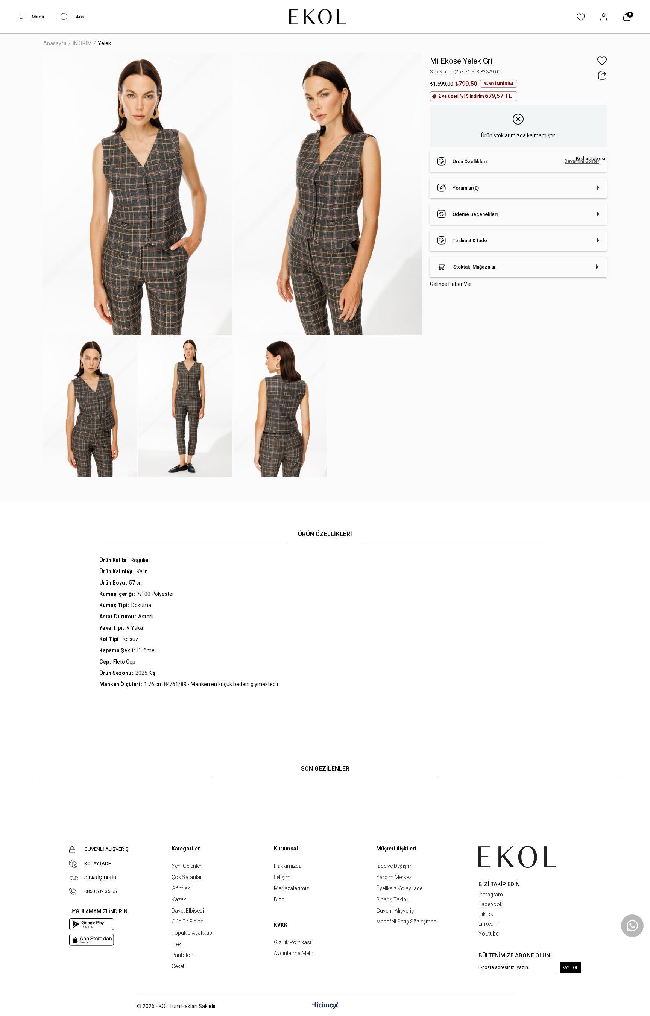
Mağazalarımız (291, 888)
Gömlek (181, 888)
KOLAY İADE (97, 863)
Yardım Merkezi (394, 877)
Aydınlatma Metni (294, 953)
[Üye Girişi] (603, 17)
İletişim (282, 877)
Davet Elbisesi (188, 911)
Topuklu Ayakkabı (192, 933)
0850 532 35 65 (100, 891)
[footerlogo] (517, 857)
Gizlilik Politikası (292, 942)
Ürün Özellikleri (470, 161)
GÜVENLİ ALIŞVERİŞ (106, 849)
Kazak (179, 899)
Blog (279, 899)
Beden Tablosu (591, 158)
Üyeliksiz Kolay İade (399, 888)
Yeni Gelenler (187, 866)
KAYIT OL (570, 968)
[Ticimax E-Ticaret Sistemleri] (325, 1006)
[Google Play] (91, 924)
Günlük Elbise (187, 922)
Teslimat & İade (470, 240)
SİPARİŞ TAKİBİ (101, 878)
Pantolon (182, 955)
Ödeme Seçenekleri (475, 214)
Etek (176, 944)
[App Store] (91, 940)
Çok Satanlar (187, 877)
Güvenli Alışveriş (395, 911)
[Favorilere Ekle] (602, 60)
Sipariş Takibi (391, 899)
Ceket (178, 966)
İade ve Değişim (394, 866)
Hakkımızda (288, 866)
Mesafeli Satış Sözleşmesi (406, 922)
